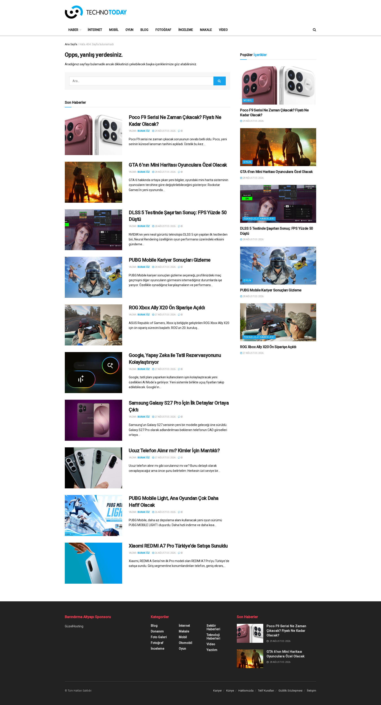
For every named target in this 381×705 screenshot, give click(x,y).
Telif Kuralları (266, 690)
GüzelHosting (74, 626)
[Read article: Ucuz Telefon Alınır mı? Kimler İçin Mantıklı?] (93, 467)
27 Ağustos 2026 (165, 314)
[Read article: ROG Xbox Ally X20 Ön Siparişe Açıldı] (93, 324)
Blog (144, 30)
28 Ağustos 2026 (165, 172)
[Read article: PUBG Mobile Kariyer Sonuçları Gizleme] (93, 277)
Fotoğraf (163, 30)
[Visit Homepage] (96, 12)
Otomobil (185, 643)
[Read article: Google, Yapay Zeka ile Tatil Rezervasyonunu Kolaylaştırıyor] (93, 372)
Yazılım (212, 650)
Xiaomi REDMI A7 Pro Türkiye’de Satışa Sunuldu (178, 546)
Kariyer (217, 690)
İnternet (95, 30)
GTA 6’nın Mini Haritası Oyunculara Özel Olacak (178, 165)
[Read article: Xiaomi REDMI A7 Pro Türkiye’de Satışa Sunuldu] (93, 563)
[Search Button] (314, 29)
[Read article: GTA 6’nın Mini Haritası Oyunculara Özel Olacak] (93, 182)
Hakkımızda (246, 690)
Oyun (129, 30)
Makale (206, 30)
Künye (230, 690)
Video (223, 30)
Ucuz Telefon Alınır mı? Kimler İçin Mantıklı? (174, 450)
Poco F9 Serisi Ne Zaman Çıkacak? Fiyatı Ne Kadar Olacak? (286, 630)
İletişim (311, 690)
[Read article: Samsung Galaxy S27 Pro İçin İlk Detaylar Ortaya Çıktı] (93, 420)
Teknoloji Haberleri (259, 218)
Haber (73, 30)
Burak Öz (144, 130)
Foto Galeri (159, 637)
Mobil (113, 30)
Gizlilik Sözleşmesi (290, 690)
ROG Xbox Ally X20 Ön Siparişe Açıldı (167, 307)
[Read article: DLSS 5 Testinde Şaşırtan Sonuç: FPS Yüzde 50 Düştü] (93, 229)
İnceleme (185, 30)
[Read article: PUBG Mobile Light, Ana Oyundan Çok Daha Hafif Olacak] (93, 515)
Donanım (157, 631)
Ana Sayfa (71, 44)
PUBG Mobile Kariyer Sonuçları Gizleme (170, 260)
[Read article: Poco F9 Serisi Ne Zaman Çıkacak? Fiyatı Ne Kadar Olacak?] (93, 134)
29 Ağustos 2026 (165, 130)
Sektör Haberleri (213, 627)
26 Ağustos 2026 (165, 512)
